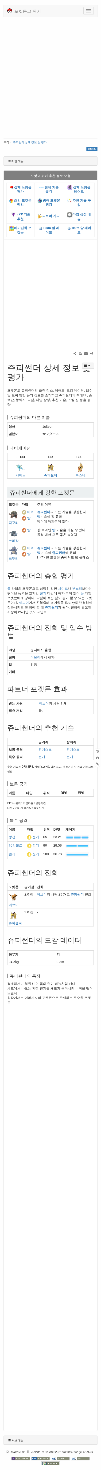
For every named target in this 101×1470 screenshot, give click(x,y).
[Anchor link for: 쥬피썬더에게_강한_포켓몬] (78, 492)
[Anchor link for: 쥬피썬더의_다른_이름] (52, 417)
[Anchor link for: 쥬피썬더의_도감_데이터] (85, 939)
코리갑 (14, 540)
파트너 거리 (51, 216)
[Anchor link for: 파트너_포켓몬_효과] (70, 688)
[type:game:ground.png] (24, 517)
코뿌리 (14, 558)
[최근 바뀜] (80, 353)
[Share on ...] (75, 353)
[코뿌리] (13, 550)
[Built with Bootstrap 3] (21, 1458)
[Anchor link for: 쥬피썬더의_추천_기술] (78, 727)
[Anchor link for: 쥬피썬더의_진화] (62, 872)
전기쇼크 (45, 749)
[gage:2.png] (77, 845)
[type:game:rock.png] (24, 512)
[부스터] (80, 466)
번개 (42, 756)
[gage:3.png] (77, 836)
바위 (30, 512)
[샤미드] (20, 466)
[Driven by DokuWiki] (50, 1463)
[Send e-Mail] (86, 353)
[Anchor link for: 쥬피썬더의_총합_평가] (78, 575)
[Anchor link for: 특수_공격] (30, 820)
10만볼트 (15, 845)
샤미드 (21, 474)
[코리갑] (13, 532)
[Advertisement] (50, 79)
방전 (12, 836)
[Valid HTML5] (61, 1458)
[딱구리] (13, 514)
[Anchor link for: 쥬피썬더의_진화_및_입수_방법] (17, 634)
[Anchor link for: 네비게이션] (33, 448)
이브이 (24, 602)
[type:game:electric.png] (29, 836)
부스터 (80, 474)
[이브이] (13, 896)
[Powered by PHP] (41, 1458)
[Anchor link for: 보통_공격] (30, 783)
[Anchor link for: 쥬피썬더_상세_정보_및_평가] (28, 376)
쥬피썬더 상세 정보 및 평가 (30, 142)
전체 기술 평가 (51, 189)
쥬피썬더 (50, 474)
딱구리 (14, 522)
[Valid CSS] (80, 1458)
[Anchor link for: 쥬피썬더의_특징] (42, 976)
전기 (43, 593)
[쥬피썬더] (50, 466)
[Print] (91, 353)
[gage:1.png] (77, 853)
